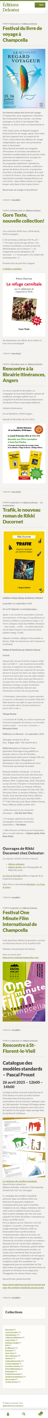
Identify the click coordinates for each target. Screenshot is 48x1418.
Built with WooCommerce (13, 1406)
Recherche (24, 1414)
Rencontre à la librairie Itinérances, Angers (24, 374)
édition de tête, (15, 867)
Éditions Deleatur (11, 7)
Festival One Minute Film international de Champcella (20, 921)
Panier (37, 1412)
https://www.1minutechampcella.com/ (21, 957)
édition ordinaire (16, 864)
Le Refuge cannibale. (12, 269)
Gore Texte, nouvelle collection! (23, 218)
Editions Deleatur (29, 24)
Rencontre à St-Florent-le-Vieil (19, 1048)
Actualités (16, 200)
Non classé (16, 353)
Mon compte (8, 1414)
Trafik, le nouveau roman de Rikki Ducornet (21, 515)
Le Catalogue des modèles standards (20, 1181)
